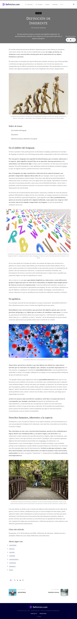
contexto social (53, 592)
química (23, 370)
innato (64, 166)
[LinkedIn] (20, 580)
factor (11, 570)
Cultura (38, 13)
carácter (12, 552)
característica (13, 559)
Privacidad (43, 613)
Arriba (39, 616)
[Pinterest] (23, 580)
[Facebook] (15, 580)
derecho (43, 441)
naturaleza (12, 545)
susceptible (22, 592)
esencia (11, 549)
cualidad (12, 556)
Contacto (34, 613)
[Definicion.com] (11, 4)
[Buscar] (73, 4)
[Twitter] (17, 580)
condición (12, 563)
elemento (12, 566)
